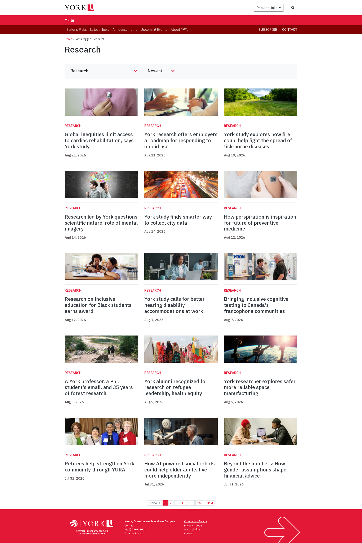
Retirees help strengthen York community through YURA (99, 466)
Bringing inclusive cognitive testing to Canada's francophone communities (256, 305)
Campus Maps (133, 533)
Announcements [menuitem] (124, 29)
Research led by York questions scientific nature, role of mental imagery (101, 222)
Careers (189, 533)
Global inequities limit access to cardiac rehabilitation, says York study (99, 140)
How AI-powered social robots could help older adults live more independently (179, 469)
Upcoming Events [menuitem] (154, 29)
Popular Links (267, 8)
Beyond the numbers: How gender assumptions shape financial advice (255, 469)
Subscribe (268, 29)
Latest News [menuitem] (99, 29)
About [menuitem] (179, 29)
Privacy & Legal (193, 525)
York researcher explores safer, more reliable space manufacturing (260, 387)
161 (200, 503)
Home (68, 39)
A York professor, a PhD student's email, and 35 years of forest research (99, 387)
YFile (69, 20)
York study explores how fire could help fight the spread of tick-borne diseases (258, 140)
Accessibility (192, 529)
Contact (289, 29)
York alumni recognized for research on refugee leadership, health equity (175, 387)
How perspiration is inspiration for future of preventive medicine (260, 222)
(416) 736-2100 (134, 529)
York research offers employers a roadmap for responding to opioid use (180, 140)
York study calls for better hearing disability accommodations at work (174, 305)
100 (184, 503)
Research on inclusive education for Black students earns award (98, 305)
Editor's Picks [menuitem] (76, 29)
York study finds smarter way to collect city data (178, 219)
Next (210, 503)
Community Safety (195, 521)
